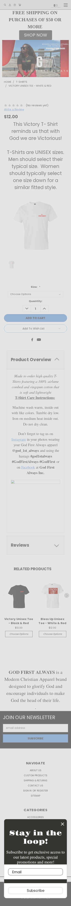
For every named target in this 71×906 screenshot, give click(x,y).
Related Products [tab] (32, 569)
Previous (4, 595)
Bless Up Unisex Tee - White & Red (52, 621)
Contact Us (35, 785)
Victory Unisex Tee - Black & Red (18, 621)
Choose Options (18, 634)
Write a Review (14, 109)
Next (66, 595)
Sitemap (35, 795)
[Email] (39, 340)
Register (42, 790)
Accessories (35, 817)
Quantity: (35, 301)
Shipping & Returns (35, 780)
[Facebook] (32, 340)
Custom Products (35, 775)
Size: (35, 287)
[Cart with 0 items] (19, 5)
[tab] (35, 359)
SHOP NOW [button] (35, 35)
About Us (35, 770)
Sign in (27, 790)
